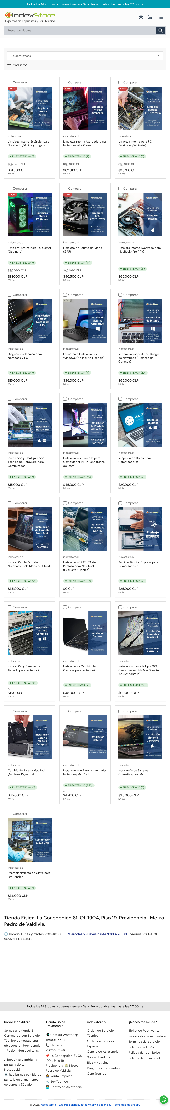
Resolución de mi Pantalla (147, 1036)
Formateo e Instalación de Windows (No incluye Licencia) (83, 356)
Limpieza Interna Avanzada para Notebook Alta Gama (84, 143)
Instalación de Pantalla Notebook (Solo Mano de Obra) (29, 564)
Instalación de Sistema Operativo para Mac (133, 772)
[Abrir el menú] (161, 17)
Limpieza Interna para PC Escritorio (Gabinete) (135, 143)
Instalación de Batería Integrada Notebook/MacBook (84, 772)
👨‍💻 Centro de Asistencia (64, 1087)
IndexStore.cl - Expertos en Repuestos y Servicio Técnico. (75, 1104)
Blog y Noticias (97, 1062)
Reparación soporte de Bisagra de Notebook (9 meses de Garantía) (139, 357)
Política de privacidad (144, 1058)
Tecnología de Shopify (126, 1104)
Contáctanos (96, 1073)
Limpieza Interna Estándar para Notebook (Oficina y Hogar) (29, 143)
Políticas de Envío (141, 1047)
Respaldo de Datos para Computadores (134, 460)
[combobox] (85, 30)
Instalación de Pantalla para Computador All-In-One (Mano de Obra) (84, 461)
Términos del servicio (144, 1042)
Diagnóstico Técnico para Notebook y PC (25, 356)
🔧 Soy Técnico (57, 1082)
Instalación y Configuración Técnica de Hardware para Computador (26, 461)
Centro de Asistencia (102, 1052)
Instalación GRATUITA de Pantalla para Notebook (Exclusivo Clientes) (79, 566)
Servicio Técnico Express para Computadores (138, 564)
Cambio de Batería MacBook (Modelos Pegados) (27, 772)
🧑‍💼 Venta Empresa (59, 1076)
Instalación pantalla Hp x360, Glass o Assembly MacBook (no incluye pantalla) (139, 670)
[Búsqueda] (160, 30)
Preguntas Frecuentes (103, 1068)
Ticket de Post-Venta (144, 1031)
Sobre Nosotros (98, 1057)
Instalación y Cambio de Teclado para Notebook (24, 668)
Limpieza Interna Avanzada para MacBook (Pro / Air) (139, 249)
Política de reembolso (144, 1053)
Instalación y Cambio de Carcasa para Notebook (79, 668)
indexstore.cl (16, 136)
